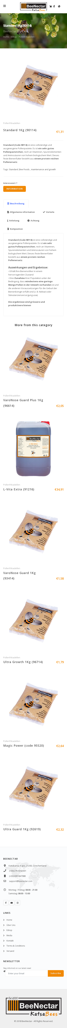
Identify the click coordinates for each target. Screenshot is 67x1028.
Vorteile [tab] (50, 212)
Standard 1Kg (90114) (20, 130)
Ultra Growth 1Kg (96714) (23, 662)
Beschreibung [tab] (17, 203)
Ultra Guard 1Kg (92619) (22, 829)
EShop (14, 36)
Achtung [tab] (35, 220)
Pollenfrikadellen (26, 36)
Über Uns (11, 925)
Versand (10, 951)
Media (9, 935)
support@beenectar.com (20, 881)
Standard (13, 169)
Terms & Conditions (16, 945)
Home (6, 36)
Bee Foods (24, 169)
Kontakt (10, 940)
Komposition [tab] (16, 228)
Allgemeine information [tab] (22, 212)
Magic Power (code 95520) (23, 745)
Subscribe (56, 973)
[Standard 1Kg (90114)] (33, 87)
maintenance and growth (43, 169)
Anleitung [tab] (14, 220)
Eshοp (9, 930)
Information (14, 188)
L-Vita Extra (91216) (18, 489)
